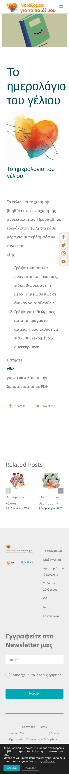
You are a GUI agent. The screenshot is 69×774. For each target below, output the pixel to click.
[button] (8, 491)
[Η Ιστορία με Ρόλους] (18, 480)
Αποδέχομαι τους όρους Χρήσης (37, 675)
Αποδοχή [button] (12, 767)
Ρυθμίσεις (30, 767)
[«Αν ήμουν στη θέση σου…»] (51, 480)
